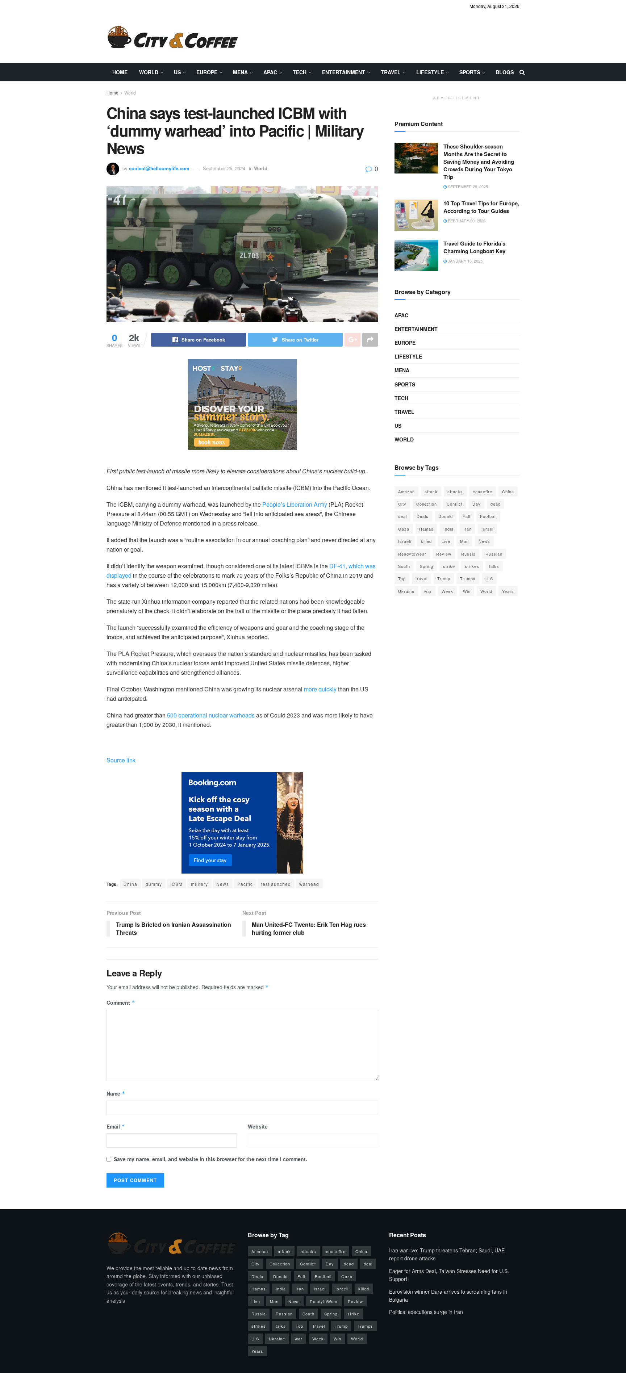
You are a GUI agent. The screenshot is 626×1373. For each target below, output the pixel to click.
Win (467, 591)
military (199, 884)
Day (476, 504)
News (222, 884)
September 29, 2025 (467, 186)
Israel (487, 529)
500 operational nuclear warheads (211, 715)
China (130, 884)
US (177, 72)
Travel (391, 72)
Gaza (403, 529)
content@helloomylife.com (159, 168)
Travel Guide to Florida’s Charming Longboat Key (474, 247)
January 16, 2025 (465, 261)
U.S (489, 578)
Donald (445, 516)
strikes (472, 566)
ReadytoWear (412, 554)
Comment (121, 1002)
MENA (240, 72)
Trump (443, 578)
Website (258, 1126)
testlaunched (276, 884)
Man (464, 541)
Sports (469, 72)
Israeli (404, 541)
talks (494, 566)
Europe (206, 72)
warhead (309, 884)
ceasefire (482, 491)
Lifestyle (430, 72)
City (402, 504)
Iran (467, 529)
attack (431, 491)
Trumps (468, 578)
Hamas (426, 529)
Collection (426, 504)
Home (120, 72)
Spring (426, 566)
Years (508, 591)
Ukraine (406, 591)
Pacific (245, 884)
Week (447, 591)
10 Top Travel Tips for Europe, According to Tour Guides (481, 207)
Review (443, 554)
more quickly (320, 689)
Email (116, 1126)
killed (426, 541)
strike (449, 566)
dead (496, 504)
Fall (466, 516)
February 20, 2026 (466, 220)
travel (421, 578)
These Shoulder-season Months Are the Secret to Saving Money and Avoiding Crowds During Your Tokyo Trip (478, 161)
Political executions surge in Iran (426, 1311)
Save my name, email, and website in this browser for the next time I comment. (210, 1159)
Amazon (406, 491)
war (428, 591)
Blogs (505, 72)
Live (446, 541)
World (148, 72)
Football (488, 516)
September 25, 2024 (224, 168)
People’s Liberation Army (294, 504)
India (448, 529)
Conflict (455, 504)
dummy (154, 884)
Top (402, 578)
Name (116, 1093)
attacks (455, 491)
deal (402, 516)
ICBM (176, 884)
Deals (423, 516)
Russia (468, 554)
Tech (299, 72)
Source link (121, 760)
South (404, 566)
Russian (493, 554)
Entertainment (343, 72)
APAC (270, 72)
